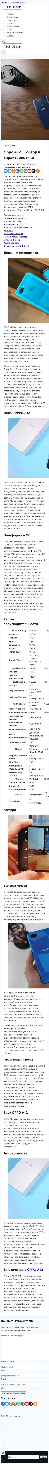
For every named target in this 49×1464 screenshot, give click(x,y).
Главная (11, 14)
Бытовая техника (15, 32)
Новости (11, 20)
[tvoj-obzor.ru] (12, 9)
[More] (38, 171)
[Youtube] (30, 171)
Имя (4, 1370)
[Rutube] (34, 171)
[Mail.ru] (18, 171)
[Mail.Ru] (15, 1404)
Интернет (11, 23)
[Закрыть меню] (1, 1425)
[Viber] (26, 171)
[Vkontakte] (6, 171)
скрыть (20, 215)
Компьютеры (13, 26)
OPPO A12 (39, 210)
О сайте (10, 35)
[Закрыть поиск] (3, 1453)
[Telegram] (10, 171)
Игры (9, 29)
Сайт (3, 1388)
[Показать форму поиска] (3, 41)
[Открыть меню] (3, 52)
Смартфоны (12, 17)
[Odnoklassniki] (14, 171)
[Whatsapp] (22, 171)
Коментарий (7, 1361)
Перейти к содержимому (13, 2)
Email (4, 1379)
